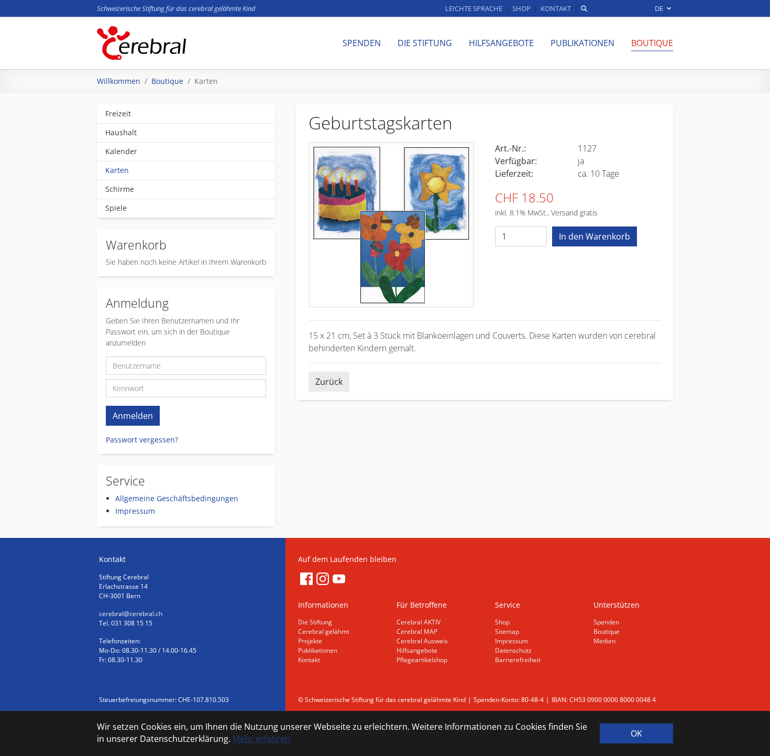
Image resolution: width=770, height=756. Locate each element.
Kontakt (309, 659)
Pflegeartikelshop (422, 659)
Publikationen (317, 650)
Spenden (606, 622)
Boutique (606, 631)
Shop (502, 622)
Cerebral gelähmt (323, 631)
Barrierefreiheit (518, 659)
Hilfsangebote (417, 650)
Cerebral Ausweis (422, 640)
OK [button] (636, 733)
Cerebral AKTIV (419, 622)
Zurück (329, 381)
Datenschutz (513, 650)
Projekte (310, 640)
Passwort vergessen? (142, 440)
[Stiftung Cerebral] (141, 43)
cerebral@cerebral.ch (130, 613)
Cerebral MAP (417, 631)
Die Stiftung (315, 622)
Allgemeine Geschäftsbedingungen (176, 498)
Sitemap (507, 631)
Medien (604, 640)
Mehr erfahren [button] (261, 738)
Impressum (135, 511)
